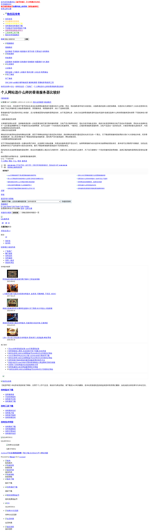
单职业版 (8, 72)
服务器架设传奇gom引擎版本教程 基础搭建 (21, 182)
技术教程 (8, 51)
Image (9, 206)
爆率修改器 (23, 82)
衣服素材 (16, 62)
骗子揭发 (8, 253)
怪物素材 (30, 62)
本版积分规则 (6, 212)
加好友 (7, 241)
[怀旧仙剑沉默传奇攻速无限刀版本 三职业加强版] (12, 277)
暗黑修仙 (44, 72)
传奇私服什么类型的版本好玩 (87, 185)
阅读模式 (47, 102)
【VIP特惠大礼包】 (33, 2)
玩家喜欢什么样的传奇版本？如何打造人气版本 (92, 178)
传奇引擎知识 (10, 431)
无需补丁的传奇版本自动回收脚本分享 (23, 365)
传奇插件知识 (10, 433)
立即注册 (7, 9)
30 (9, 223)
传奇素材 (14, 26)
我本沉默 (30, 72)
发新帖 (11, 199)
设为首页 (4, 2)
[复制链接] (5, 98)
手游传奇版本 (10, 397)
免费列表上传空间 (20, 6)
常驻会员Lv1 (5, 231)
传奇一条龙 (9, 260)
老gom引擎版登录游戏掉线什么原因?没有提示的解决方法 (25, 178)
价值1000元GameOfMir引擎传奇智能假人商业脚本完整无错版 (31, 362)
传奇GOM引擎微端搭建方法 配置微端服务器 (91, 175)
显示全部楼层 (38, 102)
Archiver (4, 453)
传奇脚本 (45, 51)
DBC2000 (8, 82)
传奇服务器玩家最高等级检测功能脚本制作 (91, 188)
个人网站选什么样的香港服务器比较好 (49, 86)
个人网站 (4, 161)
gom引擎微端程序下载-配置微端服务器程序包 (22, 175)
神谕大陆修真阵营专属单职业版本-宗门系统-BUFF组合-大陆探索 (27, 308)
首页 (8, 19)
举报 (2, 194)
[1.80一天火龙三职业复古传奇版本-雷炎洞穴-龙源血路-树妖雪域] (12, 335)
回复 (2, 190)
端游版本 (23, 51)
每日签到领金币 (7, 6)
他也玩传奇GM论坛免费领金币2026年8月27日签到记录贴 (31, 369)
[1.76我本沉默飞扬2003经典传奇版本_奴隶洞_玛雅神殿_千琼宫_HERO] (12, 292)
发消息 (7, 243)
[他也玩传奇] (12, 14)
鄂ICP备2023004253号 (31, 453)
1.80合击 (37, 72)
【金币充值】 (20, 2)
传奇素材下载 (10, 401)
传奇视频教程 (10, 429)
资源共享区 (9, 262)
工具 (12, 33)
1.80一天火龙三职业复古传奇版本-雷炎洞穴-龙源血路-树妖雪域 (27, 337)
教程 (12, 35)
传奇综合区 (19, 86)
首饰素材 (23, 62)
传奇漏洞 (8, 258)
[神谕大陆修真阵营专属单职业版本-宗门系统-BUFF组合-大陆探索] (12, 306)
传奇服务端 (9, 394)
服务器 (24, 161)
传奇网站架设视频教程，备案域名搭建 (90, 182)
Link (13, 206)
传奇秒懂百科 (10, 417)
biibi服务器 (5, 219)
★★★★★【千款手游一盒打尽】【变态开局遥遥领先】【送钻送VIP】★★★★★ (37, 165)
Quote (17, 206)
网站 (10, 161)
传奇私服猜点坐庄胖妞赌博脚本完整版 (23, 367)
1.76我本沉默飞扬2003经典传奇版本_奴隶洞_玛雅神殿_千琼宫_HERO (29, 294)
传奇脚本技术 (10, 410)
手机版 (10, 453)
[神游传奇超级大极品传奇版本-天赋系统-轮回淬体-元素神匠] (12, 321)
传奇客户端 (9, 413)
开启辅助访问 (6, 4)
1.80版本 (23, 72)
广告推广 (29, 86)
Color (4, 206)
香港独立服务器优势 (14, 167)
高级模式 (4, 204)
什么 (15, 161)
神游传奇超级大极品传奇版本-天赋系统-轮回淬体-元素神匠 (25, 323)
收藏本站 (11, 2)
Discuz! (12, 457)
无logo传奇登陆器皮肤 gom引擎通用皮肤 (23, 349)
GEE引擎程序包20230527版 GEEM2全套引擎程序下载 (29, 355)
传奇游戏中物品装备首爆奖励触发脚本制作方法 (26, 360)
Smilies (26, 206)
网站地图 (44, 453)
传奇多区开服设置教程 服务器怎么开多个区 (21, 188)
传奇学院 (14, 30)
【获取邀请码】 (33, 6)
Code (22, 206)
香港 (19, 161)
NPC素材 (45, 62)
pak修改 (16, 82)
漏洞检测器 (32, 82)
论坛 (12, 21)
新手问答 (30, 51)
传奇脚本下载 (10, 426)
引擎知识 (38, 51)
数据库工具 (49, 82)
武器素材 (8, 62)
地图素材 (38, 62)
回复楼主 (4, 247)
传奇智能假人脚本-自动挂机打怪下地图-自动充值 (27, 351)
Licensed (22, 457)
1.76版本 (16, 72)
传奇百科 (8, 256)
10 (2, 223)
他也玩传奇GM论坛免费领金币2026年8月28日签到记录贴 (30, 358)
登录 (2, 9)
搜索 (2, 39)
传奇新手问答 (10, 399)
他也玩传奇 (5, 86)
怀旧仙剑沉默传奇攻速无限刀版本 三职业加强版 (21, 279)
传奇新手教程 (10, 415)
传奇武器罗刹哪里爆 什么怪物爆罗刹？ (20, 185)
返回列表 (4, 199)
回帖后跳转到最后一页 (30, 212)
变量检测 (41, 82)
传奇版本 (14, 23)
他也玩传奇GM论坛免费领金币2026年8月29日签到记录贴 (30, 353)
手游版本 (15, 28)
